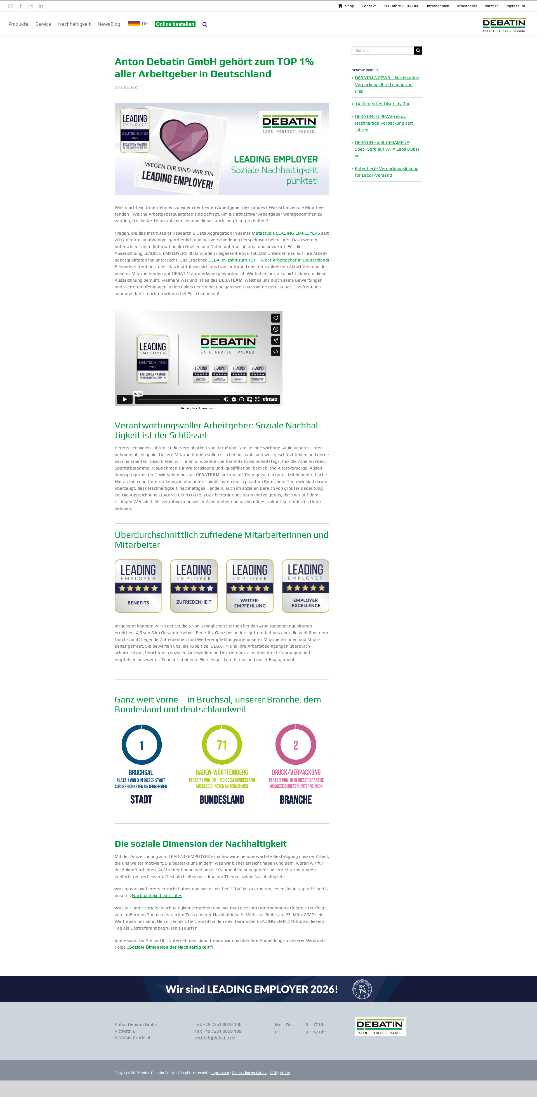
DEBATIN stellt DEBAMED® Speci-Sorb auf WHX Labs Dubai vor (387, 149)
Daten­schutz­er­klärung (249, 1073)
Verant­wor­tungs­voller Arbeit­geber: (184, 425)
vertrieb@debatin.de (215, 1037)
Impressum (220, 1073)
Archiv (285, 1073)
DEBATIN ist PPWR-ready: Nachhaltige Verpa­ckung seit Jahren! (384, 123)
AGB (273, 1073)
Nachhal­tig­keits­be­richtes (157, 895)
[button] (204, 23)
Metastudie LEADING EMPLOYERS (286, 233)
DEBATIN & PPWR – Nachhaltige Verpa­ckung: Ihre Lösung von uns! (387, 84)
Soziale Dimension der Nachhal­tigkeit (169, 947)
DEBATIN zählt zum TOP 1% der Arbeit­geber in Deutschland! (268, 260)
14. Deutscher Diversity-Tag (383, 103)
